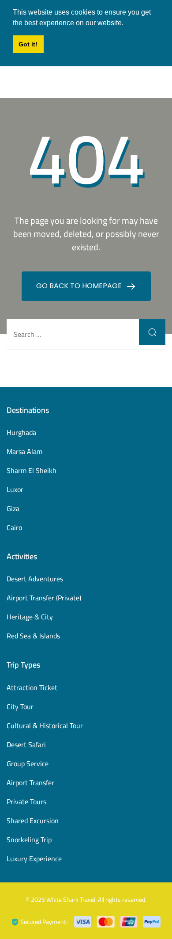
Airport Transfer (30, 782)
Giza (13, 508)
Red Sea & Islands (33, 635)
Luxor (15, 489)
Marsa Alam (24, 451)
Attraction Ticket (32, 687)
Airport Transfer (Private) (44, 597)
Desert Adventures (35, 578)
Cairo (14, 527)
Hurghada (21, 432)
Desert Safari (26, 744)
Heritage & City (30, 616)
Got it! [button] (28, 44)
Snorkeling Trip (29, 839)
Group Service (28, 763)
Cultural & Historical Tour (45, 725)
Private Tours (26, 801)
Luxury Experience (34, 858)
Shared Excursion (33, 820)
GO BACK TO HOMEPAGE (79, 286)
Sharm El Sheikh (31, 470)
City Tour (20, 706)
